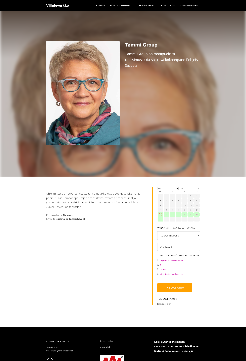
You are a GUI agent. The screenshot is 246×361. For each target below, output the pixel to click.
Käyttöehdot (106, 347)
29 (190, 214)
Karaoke (163, 269)
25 (166, 214)
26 (172, 214)
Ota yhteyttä (161, 346)
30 (197, 214)
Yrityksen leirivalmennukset (171, 260)
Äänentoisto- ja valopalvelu (171, 274)
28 (184, 214)
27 (178, 214)
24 (160, 215)
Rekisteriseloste (107, 341)
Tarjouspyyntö (175, 287)
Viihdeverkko (57, 5)
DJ (160, 265)
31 (160, 219)
